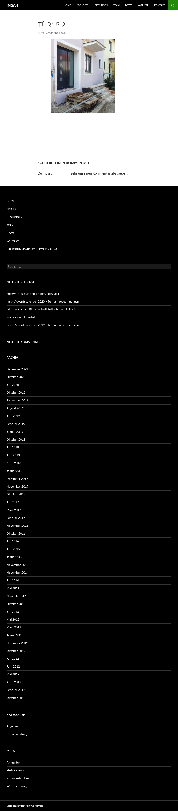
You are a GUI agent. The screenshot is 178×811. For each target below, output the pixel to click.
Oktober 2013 (16, 604)
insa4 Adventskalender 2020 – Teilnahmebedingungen (43, 301)
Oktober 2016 (16, 533)
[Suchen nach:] (89, 266)
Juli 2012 (13, 658)
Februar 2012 (16, 690)
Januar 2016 (15, 557)
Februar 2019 (16, 424)
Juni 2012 (13, 666)
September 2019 (18, 400)
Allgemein (13, 726)
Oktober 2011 (16, 697)
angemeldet (61, 173)
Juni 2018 (13, 455)
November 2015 (17, 564)
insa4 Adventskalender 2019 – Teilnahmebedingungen (43, 325)
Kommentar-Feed (18, 778)
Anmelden (13, 762)
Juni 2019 (13, 416)
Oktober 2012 (16, 651)
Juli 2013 (13, 611)
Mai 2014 (13, 588)
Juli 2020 (13, 384)
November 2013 (17, 596)
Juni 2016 (13, 549)
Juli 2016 (13, 541)
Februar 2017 (16, 518)
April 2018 (14, 463)
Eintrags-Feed (16, 770)
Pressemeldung (17, 734)
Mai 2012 (13, 674)
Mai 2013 (13, 619)
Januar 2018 (15, 471)
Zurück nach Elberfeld (21, 317)
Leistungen (101, 5)
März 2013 (14, 627)
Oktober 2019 (16, 392)
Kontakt (159, 5)
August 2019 (15, 408)
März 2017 (14, 510)
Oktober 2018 (16, 439)
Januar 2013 (15, 635)
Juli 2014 (13, 580)
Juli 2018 (13, 447)
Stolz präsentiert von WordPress (25, 805)
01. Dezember (100, 33)
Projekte (82, 5)
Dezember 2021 (17, 369)
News (128, 5)
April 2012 (14, 682)
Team (116, 5)
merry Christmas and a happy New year (33, 293)
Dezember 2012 (17, 643)
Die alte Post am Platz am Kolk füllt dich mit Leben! (41, 309)
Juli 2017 (13, 502)
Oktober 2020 (16, 377)
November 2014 (17, 572)
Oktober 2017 (16, 494)
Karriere (143, 5)
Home (67, 5)
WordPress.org (17, 786)
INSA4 (12, 5)
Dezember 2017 (17, 478)
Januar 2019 (15, 431)
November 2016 (17, 525)
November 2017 (17, 486)
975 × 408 (78, 33)
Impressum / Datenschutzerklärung (32, 249)
